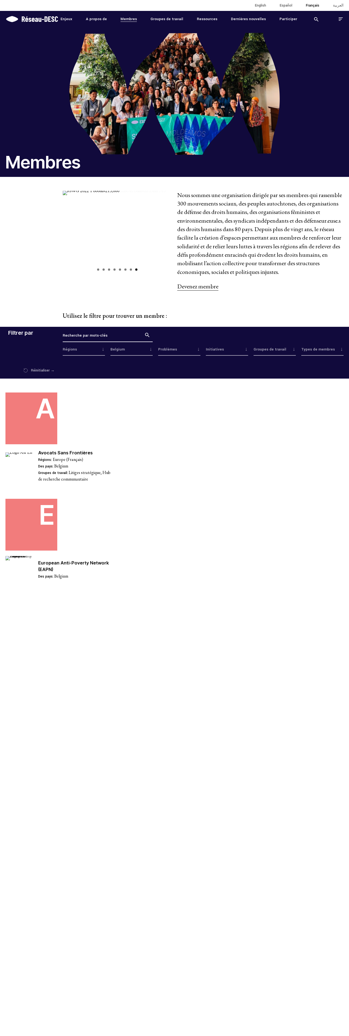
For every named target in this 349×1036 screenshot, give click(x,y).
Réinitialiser (43, 370)
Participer (288, 19)
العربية (338, 5)
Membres (129, 19)
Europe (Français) (68, 459)
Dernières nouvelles (248, 19)
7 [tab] (131, 269)
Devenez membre (197, 286)
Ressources (207, 19)
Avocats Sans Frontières (65, 452)
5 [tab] (120, 269)
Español (286, 5)
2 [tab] (104, 269)
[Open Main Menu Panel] (340, 19)
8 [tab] (136, 269)
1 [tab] (98, 269)
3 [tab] (109, 269)
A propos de (96, 19)
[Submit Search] (316, 19)
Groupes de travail (167, 19)
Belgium (61, 466)
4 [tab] (114, 269)
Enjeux (66, 19)
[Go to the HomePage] (31, 18)
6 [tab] (125, 269)
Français (312, 5)
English (260, 5)
